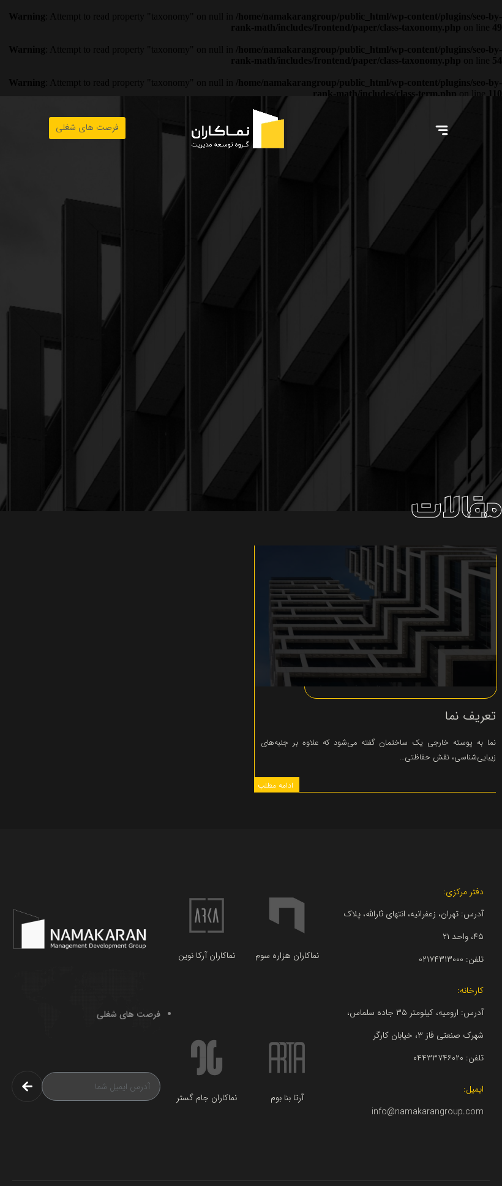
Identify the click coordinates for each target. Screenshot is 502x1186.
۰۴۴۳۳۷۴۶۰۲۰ (438, 1058)
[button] (442, 132)
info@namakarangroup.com (428, 1112)
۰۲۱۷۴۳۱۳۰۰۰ (441, 959)
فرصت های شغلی (128, 1014)
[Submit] (27, 1086)
